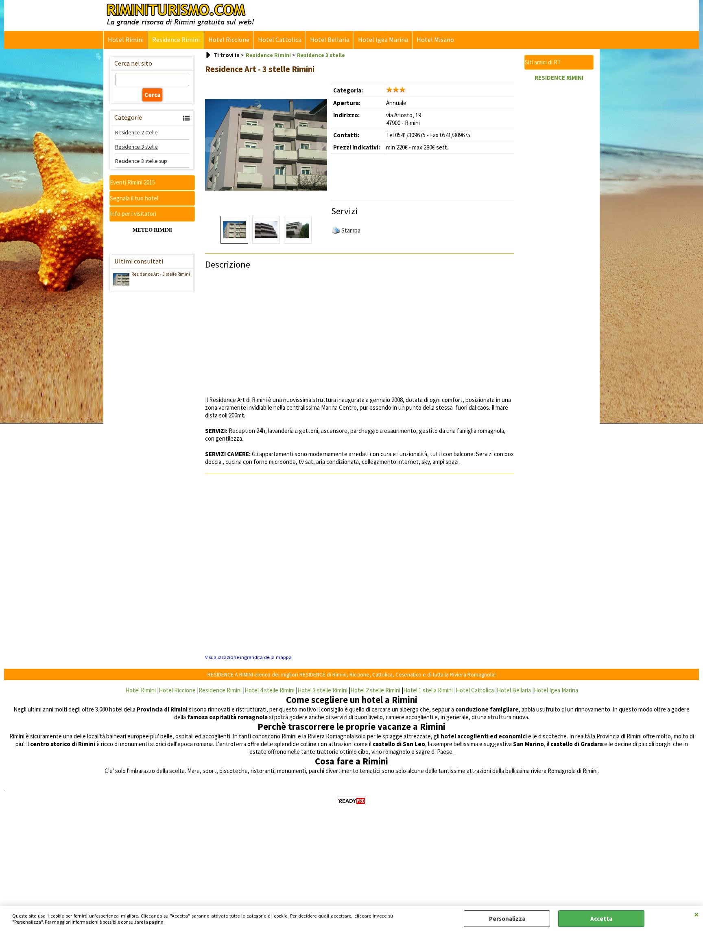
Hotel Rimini (126, 40)
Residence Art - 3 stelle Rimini (160, 274)
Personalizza (507, 918)
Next (322, 144)
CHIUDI (696, 914)
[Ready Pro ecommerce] (351, 801)
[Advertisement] (426, 174)
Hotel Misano (435, 40)
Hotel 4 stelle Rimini (270, 690)
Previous (210, 144)
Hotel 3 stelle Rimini (322, 690)
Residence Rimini (176, 40)
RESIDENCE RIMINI (559, 77)
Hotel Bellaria (329, 40)
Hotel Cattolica (279, 40)
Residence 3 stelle (136, 146)
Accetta (601, 918)
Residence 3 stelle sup (141, 161)
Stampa (350, 230)
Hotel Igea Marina (383, 40)
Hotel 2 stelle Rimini (375, 690)
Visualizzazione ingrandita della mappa (248, 657)
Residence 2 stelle (136, 132)
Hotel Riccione (228, 40)
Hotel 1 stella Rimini (428, 690)
